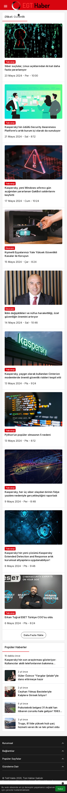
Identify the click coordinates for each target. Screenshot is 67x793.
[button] (3, 14)
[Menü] (5, 6)
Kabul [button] (60, 789)
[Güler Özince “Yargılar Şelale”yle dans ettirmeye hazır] (33, 675)
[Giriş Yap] (9, 14)
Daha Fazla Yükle (33, 635)
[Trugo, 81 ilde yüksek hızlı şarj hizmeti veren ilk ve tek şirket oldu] (33, 723)
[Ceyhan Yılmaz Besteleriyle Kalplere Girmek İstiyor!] (33, 691)
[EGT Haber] (30, 5)
